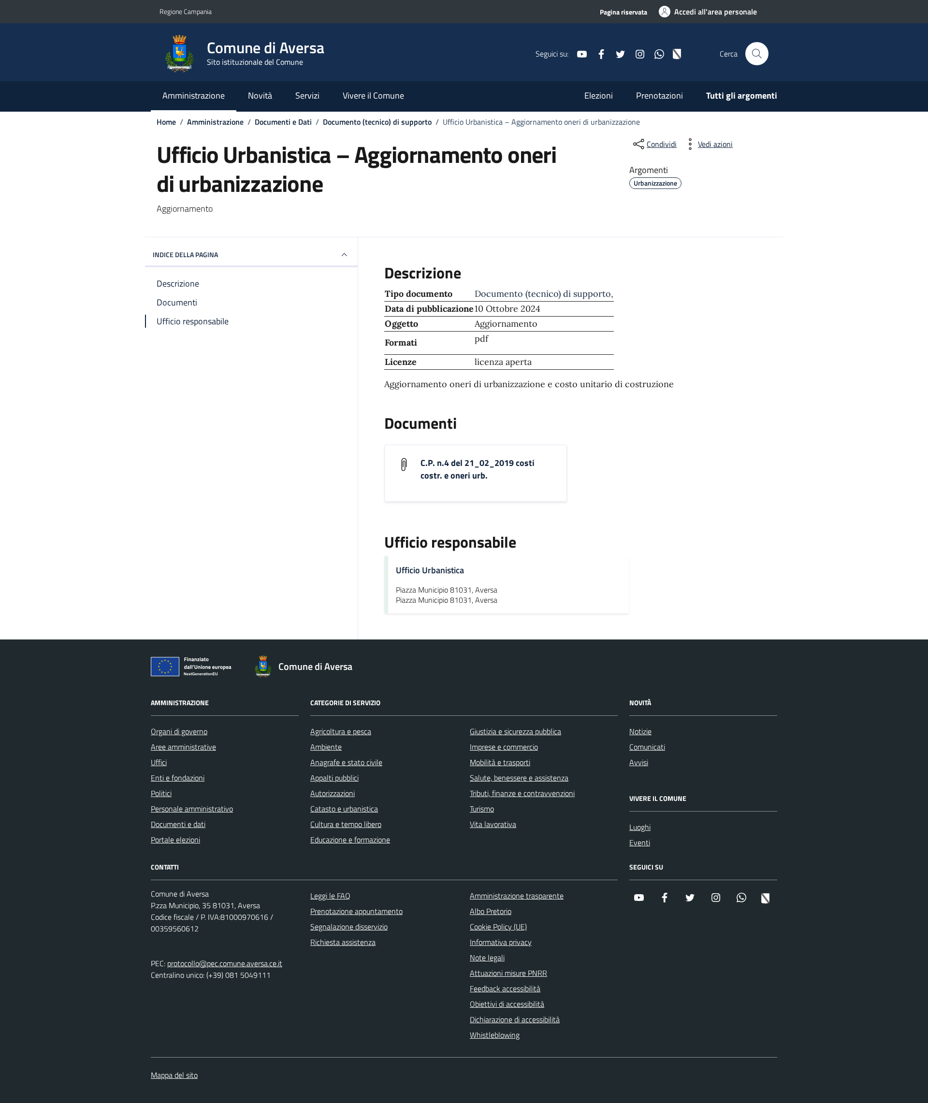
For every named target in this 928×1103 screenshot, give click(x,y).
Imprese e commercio (504, 747)
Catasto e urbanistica (344, 808)
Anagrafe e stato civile (346, 762)
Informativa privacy (501, 942)
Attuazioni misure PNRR (508, 973)
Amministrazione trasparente (517, 895)
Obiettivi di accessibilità (507, 1004)
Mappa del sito (174, 1075)
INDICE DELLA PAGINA (185, 254)
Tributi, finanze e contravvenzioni (522, 793)
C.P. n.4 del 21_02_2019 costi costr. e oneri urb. (477, 469)
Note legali (487, 957)
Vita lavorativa (493, 824)
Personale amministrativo (192, 808)
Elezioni (598, 95)
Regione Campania (186, 11)
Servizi (307, 95)
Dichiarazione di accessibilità (515, 1019)
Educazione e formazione (350, 839)
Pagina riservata (623, 12)
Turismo (482, 808)
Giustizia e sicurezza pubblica (515, 731)
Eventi (639, 842)
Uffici (159, 762)
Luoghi (640, 827)
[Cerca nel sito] (756, 53)
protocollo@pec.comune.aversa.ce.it (224, 963)
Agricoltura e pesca (340, 731)
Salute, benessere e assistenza (519, 778)
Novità (260, 95)
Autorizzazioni (332, 793)
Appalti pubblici (334, 778)
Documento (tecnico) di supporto (543, 293)
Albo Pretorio (490, 911)
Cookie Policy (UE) (498, 926)
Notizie (640, 731)
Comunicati (647, 747)
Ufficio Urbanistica (430, 570)
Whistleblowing (495, 1035)
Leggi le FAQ (330, 895)
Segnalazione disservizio (349, 926)
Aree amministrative (183, 747)
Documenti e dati (178, 824)
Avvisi (638, 762)
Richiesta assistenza (343, 942)
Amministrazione (193, 95)
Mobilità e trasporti (500, 762)
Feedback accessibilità (505, 988)
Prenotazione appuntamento (356, 911)
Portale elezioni (175, 839)
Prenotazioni (659, 95)
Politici (161, 793)
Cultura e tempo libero (345, 824)
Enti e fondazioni (177, 778)
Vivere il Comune (373, 95)
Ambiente (326, 747)
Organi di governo (179, 731)
